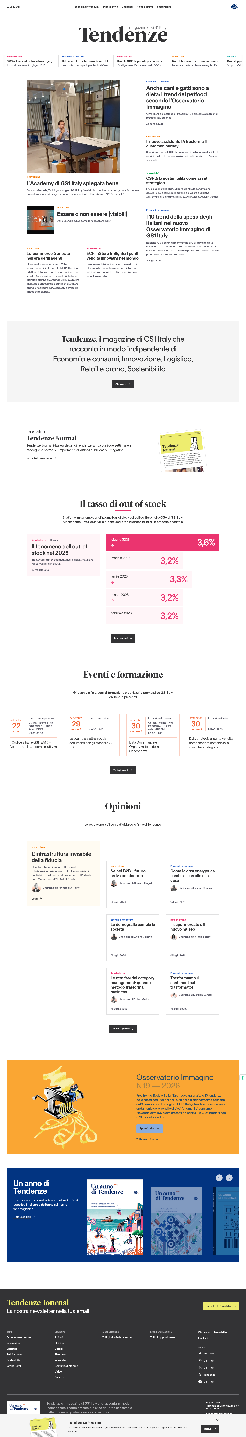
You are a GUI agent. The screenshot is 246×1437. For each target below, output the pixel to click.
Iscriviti (208, 1428)
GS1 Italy (157, 339)
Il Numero (60, 1354)
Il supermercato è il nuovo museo (187, 927)
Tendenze (209, 1374)
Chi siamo (121, 384)
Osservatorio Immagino (175, 1081)
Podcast (59, 1377)
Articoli (59, 1337)
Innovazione (110, 6)
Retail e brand (145, 6)
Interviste (60, 1360)
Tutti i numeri (121, 638)
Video (58, 1371)
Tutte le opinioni (121, 1028)
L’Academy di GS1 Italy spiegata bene (73, 183)
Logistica (127, 6)
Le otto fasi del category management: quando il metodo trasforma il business (132, 985)
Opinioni (59, 1343)
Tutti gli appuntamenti (163, 1337)
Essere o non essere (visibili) (92, 214)
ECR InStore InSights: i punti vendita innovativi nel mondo (113, 256)
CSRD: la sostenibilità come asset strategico (176, 180)
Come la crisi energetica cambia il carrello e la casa (192, 876)
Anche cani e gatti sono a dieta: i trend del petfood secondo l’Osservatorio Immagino (177, 97)
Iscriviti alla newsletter (40, 458)
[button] (219, 1177)
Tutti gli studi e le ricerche (117, 1337)
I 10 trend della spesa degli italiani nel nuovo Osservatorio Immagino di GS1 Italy (179, 226)
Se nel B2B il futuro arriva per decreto (128, 873)
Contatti (203, 1338)
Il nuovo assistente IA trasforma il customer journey (176, 144)
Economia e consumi (87, 6)
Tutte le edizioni (145, 1139)
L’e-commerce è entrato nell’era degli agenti (48, 256)
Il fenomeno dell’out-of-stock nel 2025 (60, 549)
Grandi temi (14, 1366)
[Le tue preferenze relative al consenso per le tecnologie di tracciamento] (243, 1078)
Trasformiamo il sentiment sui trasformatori (184, 983)
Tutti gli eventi (121, 770)
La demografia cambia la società (133, 927)
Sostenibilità (164, 6)
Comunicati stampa (66, 1366)
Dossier (59, 1348)
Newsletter (220, 1332)
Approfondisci (147, 1128)
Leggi (35, 898)
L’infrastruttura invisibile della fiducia (61, 856)
